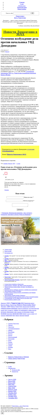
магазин (34, 310)
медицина (3, 312)
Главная (21, 2)
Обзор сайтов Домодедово (16, 358)
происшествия (17, 314)
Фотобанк (10, 347)
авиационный (26, 306)
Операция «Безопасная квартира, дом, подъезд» (17, 213)
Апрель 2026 (12, 386)
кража (30, 310)
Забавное (10, 330)
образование (10, 312)
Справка (10, 345)
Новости (7, 51)
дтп (20, 310)
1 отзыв (18, 163)
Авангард (3, 303)
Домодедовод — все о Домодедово (20, 406)
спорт (33, 313)
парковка (19, 312)
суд (36, 313)
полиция (3, 314)
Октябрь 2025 (12, 396)
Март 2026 (11, 388)
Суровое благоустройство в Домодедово (14, 284)
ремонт (25, 313)
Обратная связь (21, 5)
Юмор (9, 349)
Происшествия (22, 7)
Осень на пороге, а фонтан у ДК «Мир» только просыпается (18, 285)
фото (14, 315)
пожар (32, 312)
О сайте (22, 4)
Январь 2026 (12, 391)
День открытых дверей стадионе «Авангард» (14, 295)
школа (17, 315)
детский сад (10, 310)
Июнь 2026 (11, 383)
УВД (14, 163)
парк (15, 312)
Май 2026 (11, 384)
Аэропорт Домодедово (13, 323)
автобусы (32, 306)
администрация (6, 308)
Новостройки (22, 9)
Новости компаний (12, 337)
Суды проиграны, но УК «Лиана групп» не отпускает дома (18, 298)
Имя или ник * (28, 197)
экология (21, 315)
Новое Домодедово (11, 305)
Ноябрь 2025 (12, 394)
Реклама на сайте (16, 370)
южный (27, 315)
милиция (5, 163)
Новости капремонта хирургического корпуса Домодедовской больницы (21, 296)
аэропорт (14, 308)
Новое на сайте (7, 251)
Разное (9, 340)
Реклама (10, 342)
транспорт (9, 315)
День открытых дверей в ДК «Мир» (12, 291)
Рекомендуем (15, 371)
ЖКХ (22, 303)
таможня (3, 315)
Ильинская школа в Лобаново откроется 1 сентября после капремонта (20, 289)
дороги (16, 310)
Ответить (6, 190)
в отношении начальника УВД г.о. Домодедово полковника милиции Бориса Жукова (18, 73)
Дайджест (10, 325)
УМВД (8, 306)
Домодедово (16, 303)
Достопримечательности (13, 328)
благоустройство (23, 308)
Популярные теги (8, 253)
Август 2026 (12, 379)
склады (29, 313)
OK (2, 413)
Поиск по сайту (9, 13)
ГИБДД (8, 303)
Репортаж (10, 344)
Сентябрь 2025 (12, 398)
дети (5, 310)
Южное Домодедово (16, 306)
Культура (3, 305)
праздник (9, 313)
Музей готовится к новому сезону (12, 299)
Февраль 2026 (12, 389)
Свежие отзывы (8, 249)
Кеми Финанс (11, 332)
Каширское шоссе (29, 303)
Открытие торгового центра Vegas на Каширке (16, 214)
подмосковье (26, 312)
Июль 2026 (11, 381)
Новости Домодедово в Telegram (18, 357)
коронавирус (24, 310)
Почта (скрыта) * (28, 201)
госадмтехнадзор (33, 308)
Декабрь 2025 (12, 393)
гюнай (2, 310)
